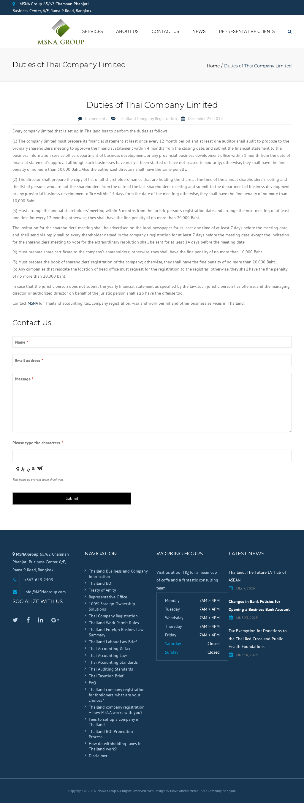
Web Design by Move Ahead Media (173, 790)
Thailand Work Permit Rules (114, 622)
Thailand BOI (101, 583)
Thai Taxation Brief (106, 676)
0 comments (96, 118)
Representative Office (108, 597)
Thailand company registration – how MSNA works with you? (117, 709)
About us (127, 31)
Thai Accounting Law (108, 655)
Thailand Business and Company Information (118, 573)
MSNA (33, 303)
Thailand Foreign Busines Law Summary (116, 632)
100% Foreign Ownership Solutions (112, 606)
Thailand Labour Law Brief (113, 641)
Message (24, 379)
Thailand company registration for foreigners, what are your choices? (117, 695)
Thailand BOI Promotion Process (111, 734)
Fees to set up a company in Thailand (114, 722)
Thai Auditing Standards (111, 669)
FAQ (92, 682)
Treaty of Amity (102, 590)
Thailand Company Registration (148, 118)
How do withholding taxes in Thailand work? (115, 746)
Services (92, 31)
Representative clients (247, 31)
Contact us (165, 31)
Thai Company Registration (113, 616)
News (199, 31)
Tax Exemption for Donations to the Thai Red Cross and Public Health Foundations (258, 638)
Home (213, 66)
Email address (29, 360)
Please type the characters (37, 442)
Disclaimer (98, 755)
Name (21, 342)
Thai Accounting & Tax (109, 648)
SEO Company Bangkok (218, 790)
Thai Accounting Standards (113, 662)
